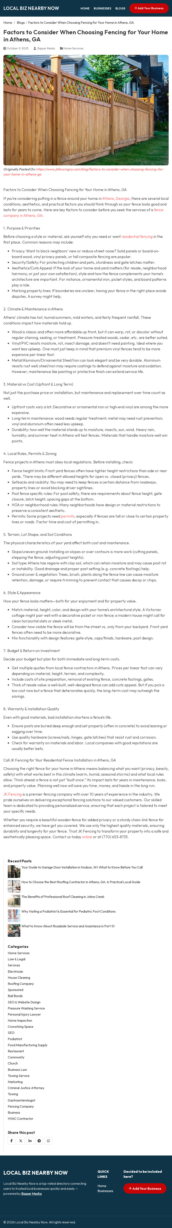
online (86, 836)
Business (14, 1113)
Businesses (102, 8)
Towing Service (19, 1076)
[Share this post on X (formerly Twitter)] (21, 1141)
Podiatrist (15, 1039)
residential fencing (137, 236)
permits (67, 516)
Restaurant (16, 1051)
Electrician (15, 972)
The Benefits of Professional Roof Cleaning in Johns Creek (62, 897)
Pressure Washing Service (26, 1008)
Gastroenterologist (21, 1100)
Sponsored (15, 990)
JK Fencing (12, 794)
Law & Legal (16, 959)
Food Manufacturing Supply (27, 1045)
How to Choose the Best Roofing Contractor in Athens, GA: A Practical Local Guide (80, 882)
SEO (11, 1033)
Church (13, 1063)
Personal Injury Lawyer (24, 1014)
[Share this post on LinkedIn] (30, 1141)
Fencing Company (21, 1106)
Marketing (15, 1082)
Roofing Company (21, 984)
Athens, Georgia (115, 198)
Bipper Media (31, 1193)
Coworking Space (20, 1027)
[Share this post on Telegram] (39, 1141)
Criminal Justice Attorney (26, 1088)
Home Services (73, 48)
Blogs (120, 8)
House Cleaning (19, 978)
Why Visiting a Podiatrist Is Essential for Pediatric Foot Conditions (68, 911)
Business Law (17, 1070)
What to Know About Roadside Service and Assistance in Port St (68, 926)
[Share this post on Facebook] (11, 1141)
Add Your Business (150, 8)
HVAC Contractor (20, 1119)
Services (14, 965)
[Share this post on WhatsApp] (48, 1141)
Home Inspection (20, 1020)
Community (16, 1057)
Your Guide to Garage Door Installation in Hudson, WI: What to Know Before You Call (82, 867)
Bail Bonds (15, 996)
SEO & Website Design (24, 1002)
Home (85, 8)
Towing (13, 1094)
